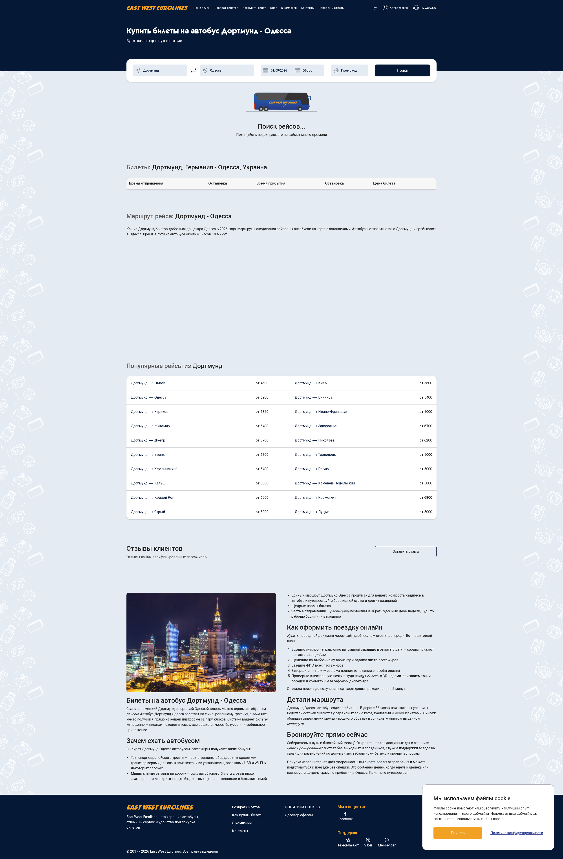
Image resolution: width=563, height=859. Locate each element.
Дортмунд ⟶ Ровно (312, 469)
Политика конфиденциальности (516, 833)
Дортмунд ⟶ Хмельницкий (154, 469)
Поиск (402, 70)
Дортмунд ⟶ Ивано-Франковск (322, 412)
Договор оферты (299, 815)
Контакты (307, 7)
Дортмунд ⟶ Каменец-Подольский (325, 483)
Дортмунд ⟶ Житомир (150, 426)
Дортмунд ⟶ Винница (313, 397)
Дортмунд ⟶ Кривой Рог (152, 497)
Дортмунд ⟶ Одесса (148, 397)
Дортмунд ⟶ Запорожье (316, 426)
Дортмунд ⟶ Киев (311, 383)
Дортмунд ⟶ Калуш (148, 483)
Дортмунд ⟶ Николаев (315, 440)
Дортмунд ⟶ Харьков (149, 412)
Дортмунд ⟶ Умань (148, 455)
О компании (289, 7)
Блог (273, 7)
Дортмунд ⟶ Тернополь (315, 455)
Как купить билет (254, 7)
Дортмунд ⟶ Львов (148, 383)
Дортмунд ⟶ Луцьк (312, 512)
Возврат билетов (226, 7)
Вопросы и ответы (331, 7)
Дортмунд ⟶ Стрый (148, 512)
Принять (458, 833)
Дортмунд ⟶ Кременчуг (315, 497)
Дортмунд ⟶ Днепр (148, 440)
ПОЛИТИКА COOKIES (302, 807)
